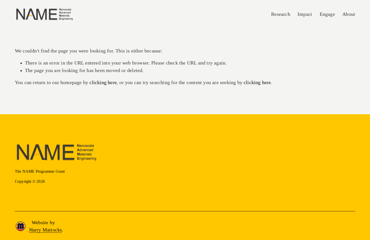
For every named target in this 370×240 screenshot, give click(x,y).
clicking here (103, 82)
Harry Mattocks (45, 229)
